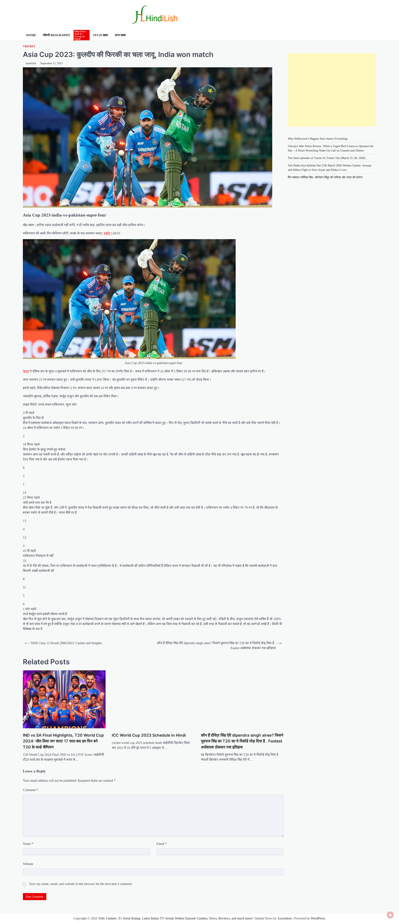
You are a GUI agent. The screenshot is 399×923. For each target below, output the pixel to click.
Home (31, 35)
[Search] (373, 35)
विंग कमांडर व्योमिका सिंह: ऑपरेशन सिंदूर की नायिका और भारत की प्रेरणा (325, 177)
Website (28, 864)
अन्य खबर (120, 35)
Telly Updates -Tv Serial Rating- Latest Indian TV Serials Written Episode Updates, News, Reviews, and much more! (175, 918)
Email (161, 843)
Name (28, 843)
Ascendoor (284, 918)
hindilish (31, 63)
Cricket (29, 46)
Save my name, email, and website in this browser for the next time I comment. (81, 884)
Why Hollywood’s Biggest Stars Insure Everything (318, 138)
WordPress (318, 918)
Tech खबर (100, 35)
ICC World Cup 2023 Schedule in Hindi (149, 735)
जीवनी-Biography (56, 35)
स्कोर (107, 233)
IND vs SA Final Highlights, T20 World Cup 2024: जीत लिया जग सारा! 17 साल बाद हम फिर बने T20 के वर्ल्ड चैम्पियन (63, 741)
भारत (26, 371)
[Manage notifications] (390, 915)
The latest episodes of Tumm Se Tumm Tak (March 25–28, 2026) (327, 158)
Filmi (80, 35)
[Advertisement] (332, 90)
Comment (30, 790)
